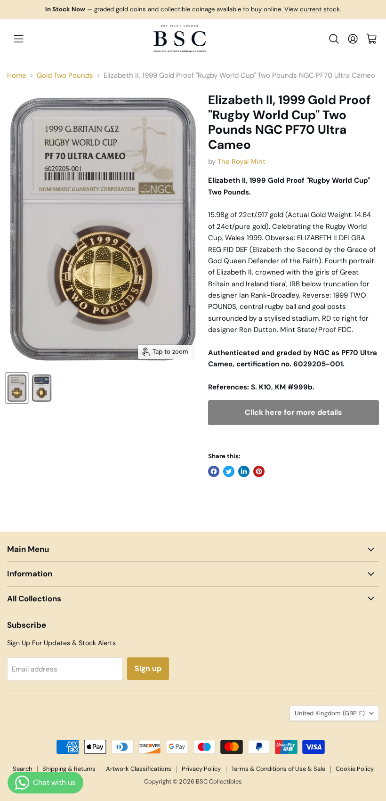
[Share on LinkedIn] (243, 471)
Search (22, 769)
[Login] (353, 39)
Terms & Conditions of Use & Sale (278, 769)
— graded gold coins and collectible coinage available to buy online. (193, 9)
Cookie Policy (355, 769)
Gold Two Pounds (65, 76)
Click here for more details (293, 412)
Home (16, 76)
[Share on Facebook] (213, 471)
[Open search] (334, 39)
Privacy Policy (201, 769)
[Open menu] (18, 39)
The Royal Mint (241, 161)
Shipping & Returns (69, 769)
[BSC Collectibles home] (180, 38)
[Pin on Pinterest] (259, 471)
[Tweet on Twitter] (228, 471)
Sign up (148, 668)
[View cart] (372, 39)
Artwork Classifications (138, 769)
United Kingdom (330, 713)
